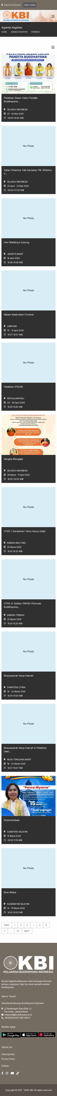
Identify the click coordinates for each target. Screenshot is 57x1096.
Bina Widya (10, 892)
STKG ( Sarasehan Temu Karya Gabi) (24, 531)
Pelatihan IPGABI (13, 386)
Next (27, 931)
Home (4, 32)
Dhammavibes (11, 820)
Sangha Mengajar (13, 459)
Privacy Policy (8, 1059)
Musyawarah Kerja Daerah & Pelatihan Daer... (25, 749)
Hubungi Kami (8, 1054)
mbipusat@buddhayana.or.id (18, 1014)
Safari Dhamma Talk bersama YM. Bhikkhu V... (28, 172)
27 (18, 931)
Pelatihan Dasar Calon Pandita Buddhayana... (20, 99)
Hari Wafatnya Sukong (16, 242)
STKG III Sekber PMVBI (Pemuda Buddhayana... (22, 605)
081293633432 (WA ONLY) (17, 1017)
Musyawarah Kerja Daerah (18, 675)
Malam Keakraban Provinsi (19, 314)
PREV (6, 925)
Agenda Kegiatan (19, 32)
